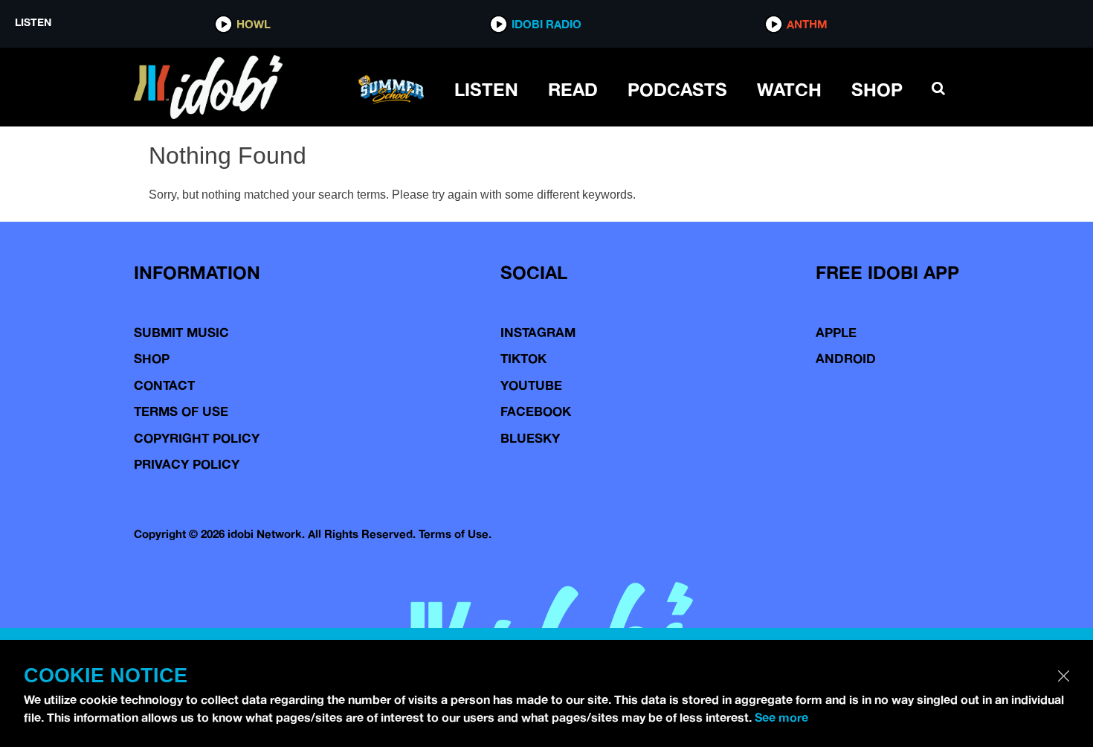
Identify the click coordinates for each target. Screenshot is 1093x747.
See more (781, 717)
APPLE (836, 332)
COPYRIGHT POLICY (196, 438)
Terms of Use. (455, 534)
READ (573, 89)
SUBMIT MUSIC (181, 332)
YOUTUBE (531, 385)
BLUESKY (530, 438)
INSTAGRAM (537, 332)
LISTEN (486, 89)
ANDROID (846, 358)
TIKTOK (523, 358)
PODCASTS (677, 89)
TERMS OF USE (181, 411)
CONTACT (164, 385)
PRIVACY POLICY (186, 464)
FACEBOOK (535, 411)
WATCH (789, 89)
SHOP (877, 89)
